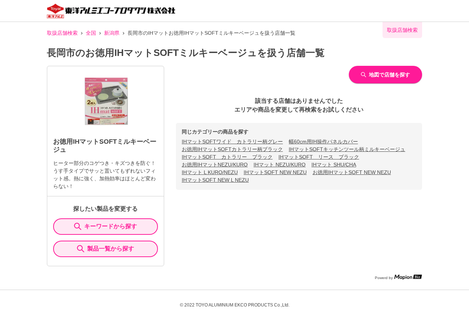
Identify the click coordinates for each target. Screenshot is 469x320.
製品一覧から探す (110, 248)
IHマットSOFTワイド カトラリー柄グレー (232, 141)
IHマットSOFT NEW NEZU (275, 172)
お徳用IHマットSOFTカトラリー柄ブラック (232, 149)
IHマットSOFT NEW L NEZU (215, 180)
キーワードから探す (110, 226)
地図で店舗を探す (389, 75)
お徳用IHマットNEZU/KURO (215, 164)
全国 (91, 33)
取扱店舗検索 (62, 33)
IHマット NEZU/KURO (280, 164)
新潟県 (111, 33)
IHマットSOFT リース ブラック (318, 157)
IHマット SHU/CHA (333, 164)
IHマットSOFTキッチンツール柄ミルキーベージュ (347, 149)
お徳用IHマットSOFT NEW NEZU (352, 172)
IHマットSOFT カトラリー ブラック (227, 157)
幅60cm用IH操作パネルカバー (323, 141)
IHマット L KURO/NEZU (210, 172)
